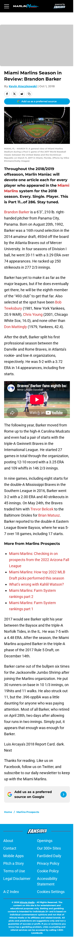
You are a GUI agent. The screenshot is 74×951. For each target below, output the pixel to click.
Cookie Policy (48, 871)
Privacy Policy (48, 863)
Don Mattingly (15, 327)
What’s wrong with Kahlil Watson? (36, 584)
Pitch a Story (13, 863)
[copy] (29, 94)
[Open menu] (6, 6)
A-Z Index (11, 892)
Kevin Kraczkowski (23, 86)
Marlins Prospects (27, 812)
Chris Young (33, 314)
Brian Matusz (49, 515)
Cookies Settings (51, 892)
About (8, 841)
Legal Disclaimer (16, 878)
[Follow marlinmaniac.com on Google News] (63, 794)
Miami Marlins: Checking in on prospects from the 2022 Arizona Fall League (39, 559)
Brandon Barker (16, 212)
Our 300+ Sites (49, 848)
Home (8, 812)
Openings (44, 841)
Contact (9, 848)
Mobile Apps (13, 856)
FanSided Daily (49, 856)
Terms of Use (14, 871)
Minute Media (27, 902)
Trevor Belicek (41, 509)
